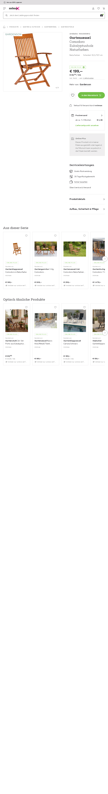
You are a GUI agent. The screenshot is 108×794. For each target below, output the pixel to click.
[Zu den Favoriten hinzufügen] (73, 95)
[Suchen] (6, 15)
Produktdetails (77, 199)
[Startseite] (4, 27)
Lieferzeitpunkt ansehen (87, 125)
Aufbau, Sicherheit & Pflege (84, 209)
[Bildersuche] (101, 15)
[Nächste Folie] (104, 258)
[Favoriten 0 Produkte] (98, 8)
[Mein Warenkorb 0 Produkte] (103, 8)
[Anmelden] (93, 8)
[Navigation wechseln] (4, 8)
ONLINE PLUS (76, 67)
